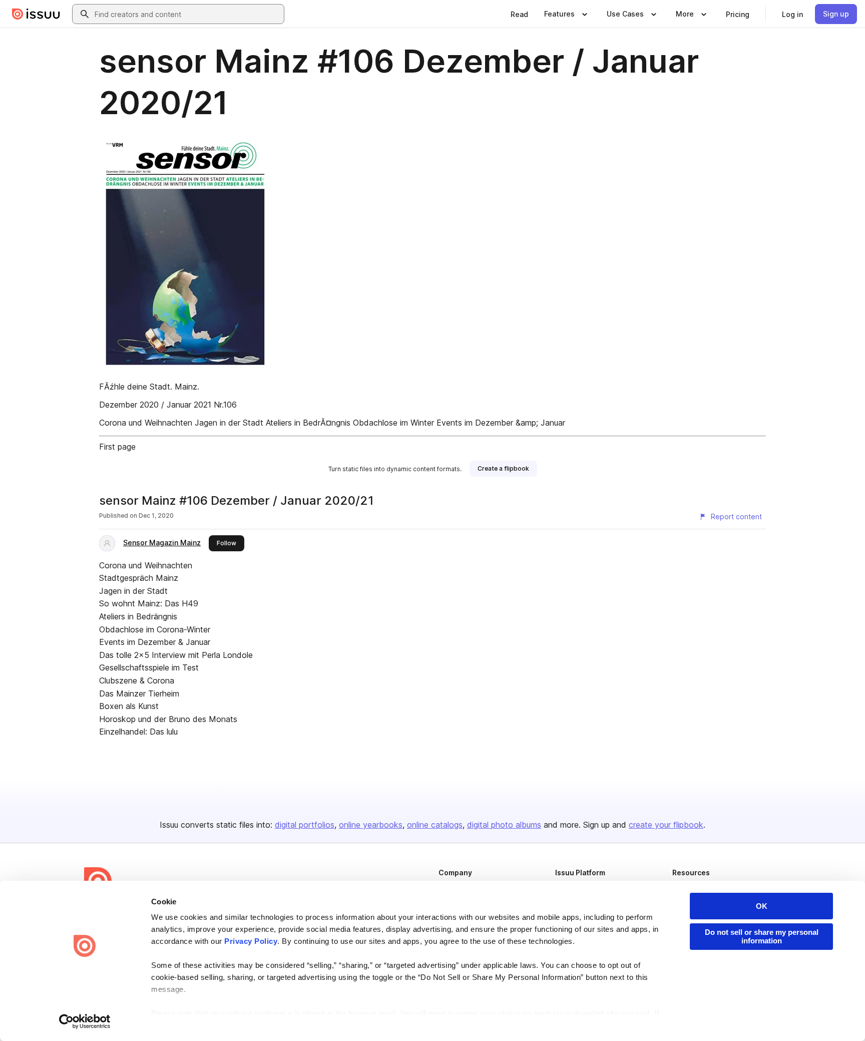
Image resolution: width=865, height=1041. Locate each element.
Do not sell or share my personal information (761, 936)
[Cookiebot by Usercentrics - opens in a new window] (85, 1021)
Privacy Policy (250, 941)
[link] (519, 14)
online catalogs (435, 825)
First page (117, 447)
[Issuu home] (36, 14)
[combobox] (187, 14)
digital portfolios (304, 825)
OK (761, 906)
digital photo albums (504, 825)
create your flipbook (666, 825)
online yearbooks (370, 825)
